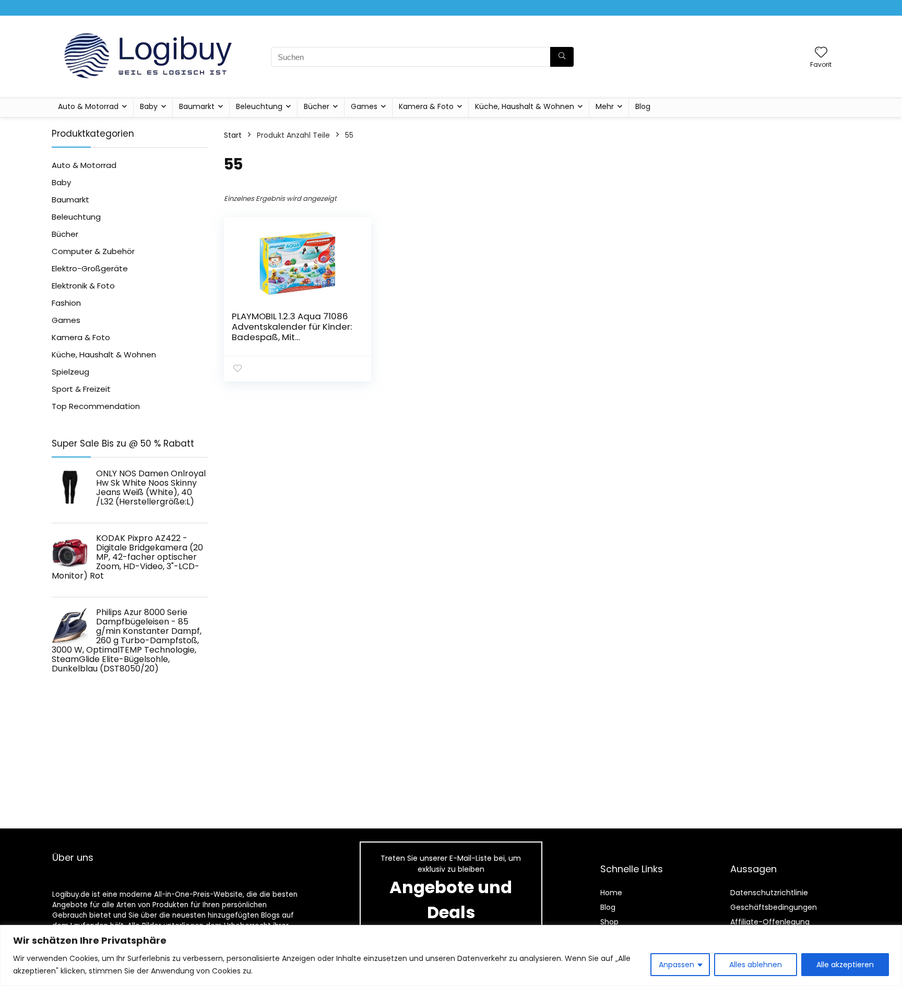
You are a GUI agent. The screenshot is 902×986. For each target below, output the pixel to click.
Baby (149, 106)
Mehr (605, 106)
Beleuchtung (259, 106)
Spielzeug (70, 371)
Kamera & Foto (426, 106)
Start (233, 135)
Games (364, 106)
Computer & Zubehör (93, 251)
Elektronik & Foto (83, 285)
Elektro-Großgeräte (90, 268)
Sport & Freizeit (81, 388)
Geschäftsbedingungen (773, 907)
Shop (609, 922)
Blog (642, 106)
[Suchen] (562, 57)
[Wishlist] (821, 53)
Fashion (66, 302)
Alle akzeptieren (845, 964)
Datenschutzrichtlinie (769, 892)
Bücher (316, 106)
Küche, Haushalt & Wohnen (524, 106)
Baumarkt (197, 106)
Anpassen (676, 964)
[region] (451, 955)
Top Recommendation (96, 406)
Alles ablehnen (755, 964)
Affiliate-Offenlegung (770, 922)
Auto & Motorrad (88, 106)
